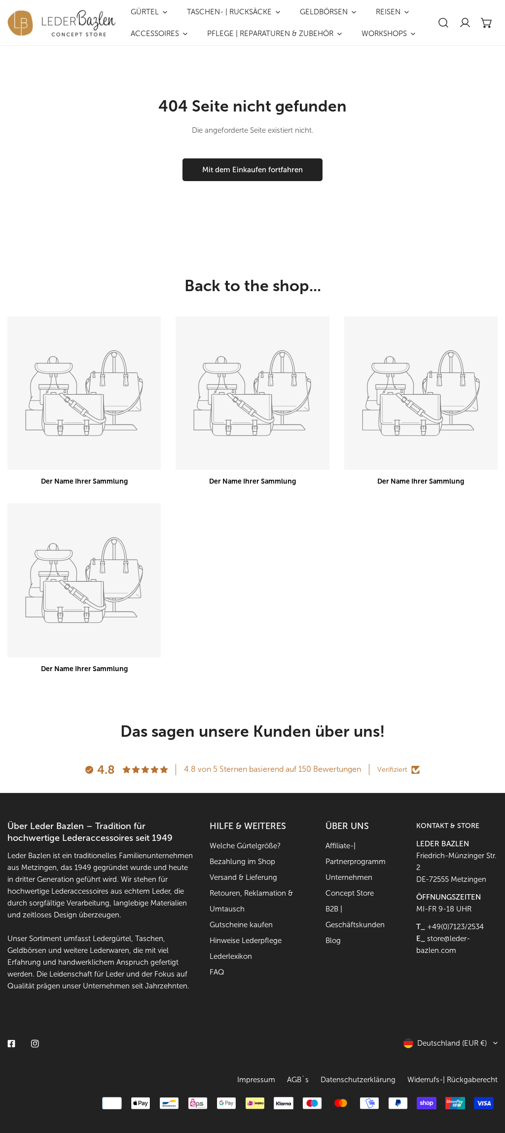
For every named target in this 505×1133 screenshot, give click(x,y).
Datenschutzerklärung (358, 1079)
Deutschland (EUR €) (452, 1043)
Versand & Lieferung (243, 877)
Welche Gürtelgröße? (245, 845)
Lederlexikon (231, 956)
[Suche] (443, 23)
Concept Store (349, 893)
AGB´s (298, 1079)
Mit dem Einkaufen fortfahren (252, 169)
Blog (333, 940)
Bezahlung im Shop (242, 861)
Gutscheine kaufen (241, 924)
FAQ (217, 972)
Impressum (256, 1079)
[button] (487, 23)
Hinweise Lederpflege (246, 940)
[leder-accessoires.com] (61, 23)
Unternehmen (348, 877)
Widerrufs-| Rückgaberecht (452, 1079)
